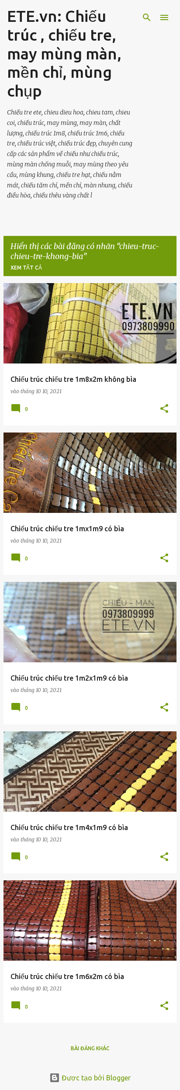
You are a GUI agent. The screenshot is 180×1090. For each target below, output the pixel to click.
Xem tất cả (26, 267)
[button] (164, 409)
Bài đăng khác (90, 1048)
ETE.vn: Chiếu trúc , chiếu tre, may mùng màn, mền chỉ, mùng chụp (64, 53)
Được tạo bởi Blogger (95, 1078)
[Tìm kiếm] (147, 17)
